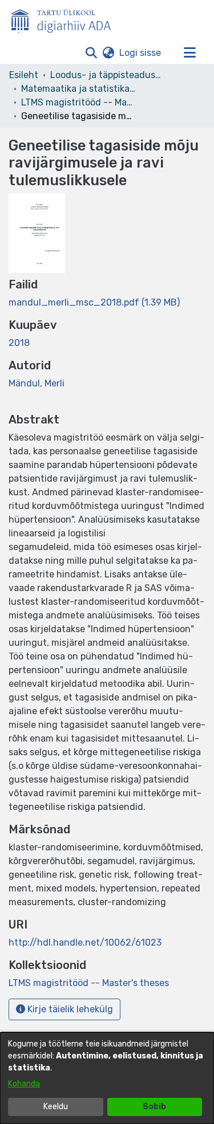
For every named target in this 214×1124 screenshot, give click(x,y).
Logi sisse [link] (140, 52)
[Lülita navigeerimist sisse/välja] (189, 53)
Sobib (154, 1106)
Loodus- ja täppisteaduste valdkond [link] (107, 75)
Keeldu (55, 1106)
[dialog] (107, 1078)
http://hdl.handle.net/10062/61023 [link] (85, 942)
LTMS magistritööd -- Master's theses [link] (78, 102)
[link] (94, 302)
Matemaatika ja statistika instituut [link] (78, 88)
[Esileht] (66, 19)
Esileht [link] (23, 75)
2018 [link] (19, 342)
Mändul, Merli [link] (36, 383)
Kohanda (24, 1084)
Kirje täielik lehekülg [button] (69, 1009)
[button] (91, 53)
